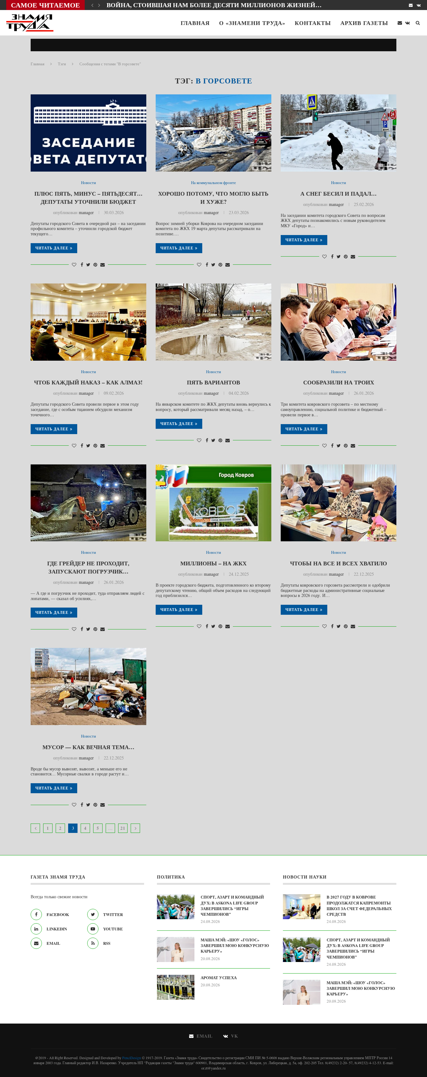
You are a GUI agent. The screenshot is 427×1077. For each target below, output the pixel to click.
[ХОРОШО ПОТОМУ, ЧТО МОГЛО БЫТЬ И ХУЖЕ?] (213, 133)
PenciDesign (131, 1057)
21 (122, 828)
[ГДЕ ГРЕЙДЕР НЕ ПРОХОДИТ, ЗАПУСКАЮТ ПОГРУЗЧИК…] (88, 503)
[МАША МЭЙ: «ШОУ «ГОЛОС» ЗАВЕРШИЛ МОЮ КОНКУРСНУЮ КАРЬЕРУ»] (175, 949)
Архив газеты (364, 23)
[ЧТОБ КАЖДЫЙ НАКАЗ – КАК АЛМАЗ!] (88, 322)
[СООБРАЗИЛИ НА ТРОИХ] (338, 322)
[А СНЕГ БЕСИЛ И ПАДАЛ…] (338, 133)
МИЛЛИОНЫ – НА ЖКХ (213, 563)
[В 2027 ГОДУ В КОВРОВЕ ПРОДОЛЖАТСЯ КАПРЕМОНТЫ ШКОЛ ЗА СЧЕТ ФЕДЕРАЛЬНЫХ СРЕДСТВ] (301, 906)
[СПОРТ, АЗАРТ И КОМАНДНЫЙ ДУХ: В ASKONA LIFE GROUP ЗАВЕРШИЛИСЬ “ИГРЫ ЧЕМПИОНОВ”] (175, 906)
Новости (88, 182)
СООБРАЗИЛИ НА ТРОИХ (338, 382)
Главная (195, 23)
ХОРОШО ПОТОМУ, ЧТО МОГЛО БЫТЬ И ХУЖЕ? (213, 197)
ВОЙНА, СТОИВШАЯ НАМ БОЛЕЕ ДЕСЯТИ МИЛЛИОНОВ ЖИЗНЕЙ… (214, 4)
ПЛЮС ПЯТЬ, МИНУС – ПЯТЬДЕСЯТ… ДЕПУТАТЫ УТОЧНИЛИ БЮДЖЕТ (88, 197)
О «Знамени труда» (252, 23)
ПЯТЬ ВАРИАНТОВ (213, 382)
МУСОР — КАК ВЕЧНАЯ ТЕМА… (88, 747)
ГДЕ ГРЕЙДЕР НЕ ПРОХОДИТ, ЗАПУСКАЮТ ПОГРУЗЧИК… (88, 567)
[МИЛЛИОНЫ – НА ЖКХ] (213, 503)
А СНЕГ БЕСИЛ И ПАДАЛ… (338, 193)
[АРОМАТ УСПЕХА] (175, 987)
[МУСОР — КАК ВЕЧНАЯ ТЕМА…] (88, 686)
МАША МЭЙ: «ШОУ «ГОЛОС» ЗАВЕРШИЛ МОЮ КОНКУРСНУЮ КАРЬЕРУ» (235, 945)
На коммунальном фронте (213, 182)
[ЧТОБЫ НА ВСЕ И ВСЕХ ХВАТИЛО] (338, 503)
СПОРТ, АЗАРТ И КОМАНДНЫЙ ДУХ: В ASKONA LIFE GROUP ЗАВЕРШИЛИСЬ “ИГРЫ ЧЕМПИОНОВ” (232, 905)
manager (86, 212)
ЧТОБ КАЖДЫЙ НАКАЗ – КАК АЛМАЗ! (88, 382)
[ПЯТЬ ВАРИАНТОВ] (213, 322)
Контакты (313, 23)
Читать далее (51, 248)
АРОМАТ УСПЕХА (219, 977)
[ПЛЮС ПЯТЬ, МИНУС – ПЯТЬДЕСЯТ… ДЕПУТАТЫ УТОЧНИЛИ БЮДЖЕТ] (88, 133)
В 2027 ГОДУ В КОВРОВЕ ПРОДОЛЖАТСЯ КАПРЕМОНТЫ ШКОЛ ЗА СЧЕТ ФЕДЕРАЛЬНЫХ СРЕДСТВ (359, 905)
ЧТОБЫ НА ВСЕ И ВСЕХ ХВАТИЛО (338, 563)
